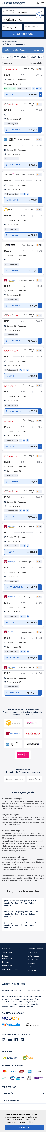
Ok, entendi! (24, 1127)
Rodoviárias (33, 960)
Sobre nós (6, 949)
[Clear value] (20, 26)
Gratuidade (32, 952)
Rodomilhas (32, 970)
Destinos (31, 963)
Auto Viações (33, 956)
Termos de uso (8, 952)
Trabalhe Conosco (35, 949)
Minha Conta (7, 966)
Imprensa (5, 962)
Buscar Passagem (25, 34)
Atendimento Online (10, 969)
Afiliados (31, 967)
